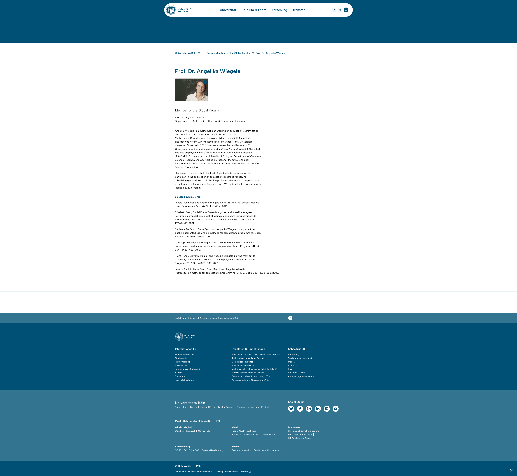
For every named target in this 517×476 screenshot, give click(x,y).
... (203, 53)
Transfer (299, 10)
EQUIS (187, 450)
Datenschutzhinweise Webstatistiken (193, 471)
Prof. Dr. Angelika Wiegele (270, 53)
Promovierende (182, 361)
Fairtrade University (241, 450)
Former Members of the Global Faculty (229, 53)
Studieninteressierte (185, 354)
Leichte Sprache (226, 407)
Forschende (181, 365)
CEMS (178, 450)
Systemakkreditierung (212, 450)
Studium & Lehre (254, 10)
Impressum (253, 407)
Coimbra (179, 431)
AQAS (196, 450)
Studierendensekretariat (300, 358)
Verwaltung (293, 354)
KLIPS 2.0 (292, 365)
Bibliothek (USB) (296, 372)
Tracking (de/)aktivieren (226, 471)
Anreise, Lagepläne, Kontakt (301, 376)
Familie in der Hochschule (266, 450)
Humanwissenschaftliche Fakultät (248, 372)
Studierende (181, 358)
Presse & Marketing (184, 380)
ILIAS (290, 369)
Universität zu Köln (186, 53)
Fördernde (180, 376)
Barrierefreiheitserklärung (203, 407)
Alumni (178, 372)
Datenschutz (181, 407)
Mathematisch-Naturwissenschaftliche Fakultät (255, 369)
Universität (228, 10)
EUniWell (190, 431)
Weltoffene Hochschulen (300, 434)
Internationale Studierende (188, 369)
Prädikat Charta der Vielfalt (245, 434)
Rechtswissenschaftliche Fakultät (248, 358)
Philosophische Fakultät (243, 365)
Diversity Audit (268, 434)
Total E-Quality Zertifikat (244, 431)
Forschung (279, 10)
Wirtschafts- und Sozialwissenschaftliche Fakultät (256, 354)
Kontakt (265, 407)
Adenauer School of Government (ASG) (251, 380)
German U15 (204, 431)
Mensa (291, 361)
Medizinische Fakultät (242, 361)
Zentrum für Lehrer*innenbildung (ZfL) (251, 376)
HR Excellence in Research (301, 438)
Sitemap (241, 407)
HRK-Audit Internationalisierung (303, 431)
